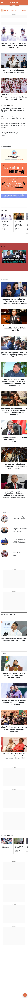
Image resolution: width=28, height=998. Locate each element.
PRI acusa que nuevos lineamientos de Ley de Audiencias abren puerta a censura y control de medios (14, 494)
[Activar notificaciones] (25, 995)
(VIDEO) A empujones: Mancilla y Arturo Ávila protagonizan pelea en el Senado (14, 355)
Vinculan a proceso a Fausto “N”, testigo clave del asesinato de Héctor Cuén (14, 45)
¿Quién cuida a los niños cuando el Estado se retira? (19, 849)
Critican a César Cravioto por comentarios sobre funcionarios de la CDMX (13, 134)
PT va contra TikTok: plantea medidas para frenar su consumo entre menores (14, 466)
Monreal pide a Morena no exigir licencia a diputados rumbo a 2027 (14, 439)
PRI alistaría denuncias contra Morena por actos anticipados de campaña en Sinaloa (14, 97)
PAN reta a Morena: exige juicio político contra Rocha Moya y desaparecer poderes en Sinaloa (14, 301)
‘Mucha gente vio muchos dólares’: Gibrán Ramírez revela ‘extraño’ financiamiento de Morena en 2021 (14, 382)
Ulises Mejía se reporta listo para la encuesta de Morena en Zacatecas (14, 729)
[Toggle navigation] (2, 2)
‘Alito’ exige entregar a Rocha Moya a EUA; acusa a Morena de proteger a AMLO (18, 225)
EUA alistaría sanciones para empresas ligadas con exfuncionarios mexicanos (13, 118)
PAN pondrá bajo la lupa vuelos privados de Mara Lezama (14, 71)
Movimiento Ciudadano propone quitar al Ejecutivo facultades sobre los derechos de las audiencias (14, 411)
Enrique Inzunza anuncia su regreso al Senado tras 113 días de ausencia (14, 328)
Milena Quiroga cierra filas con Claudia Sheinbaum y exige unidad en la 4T (14, 702)
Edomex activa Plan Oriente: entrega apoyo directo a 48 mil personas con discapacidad (14, 756)
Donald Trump (14, 10)
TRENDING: (5, 10)
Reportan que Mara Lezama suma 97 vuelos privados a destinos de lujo (14, 675)
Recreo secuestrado (5, 846)
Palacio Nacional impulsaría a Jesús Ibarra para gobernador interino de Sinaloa (12, 110)
